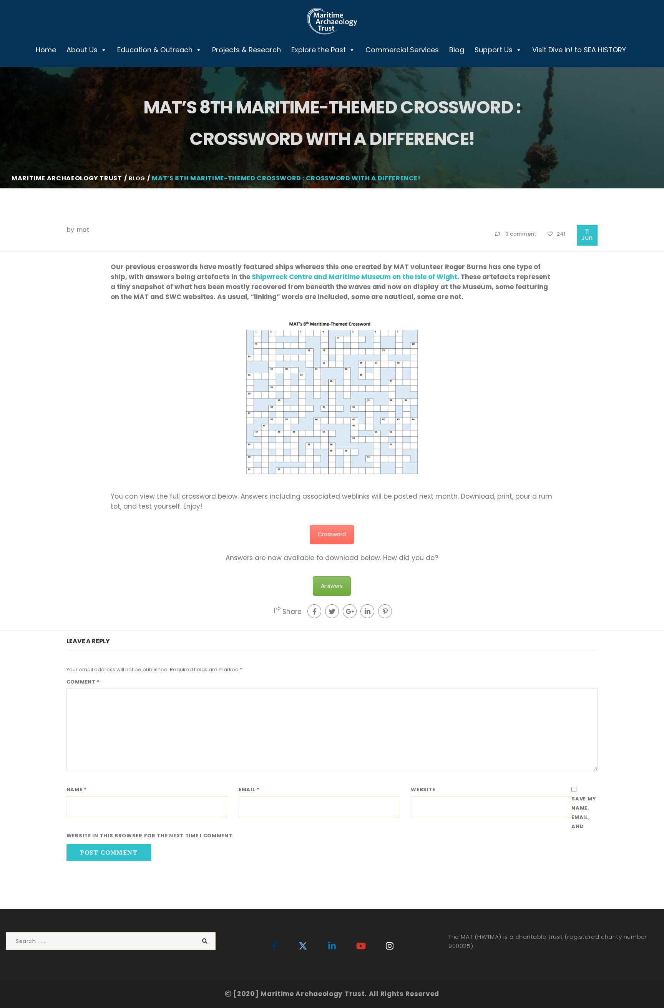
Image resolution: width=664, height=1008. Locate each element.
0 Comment (520, 234)
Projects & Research (246, 50)
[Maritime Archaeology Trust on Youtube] (361, 946)
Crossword (332, 534)
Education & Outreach (155, 50)
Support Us (494, 50)
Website (423, 789)
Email (249, 789)
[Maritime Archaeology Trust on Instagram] (390, 946)
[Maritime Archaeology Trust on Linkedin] (332, 946)
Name (76, 789)
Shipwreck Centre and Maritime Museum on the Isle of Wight (354, 276)
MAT (83, 229)
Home (46, 50)
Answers (332, 586)
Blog (456, 50)
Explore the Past (318, 50)
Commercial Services (402, 50)
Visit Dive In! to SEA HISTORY (579, 50)
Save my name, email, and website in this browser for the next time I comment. (331, 817)
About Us (82, 50)
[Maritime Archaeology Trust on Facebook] (274, 946)
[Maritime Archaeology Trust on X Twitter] (303, 946)
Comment (83, 681)
